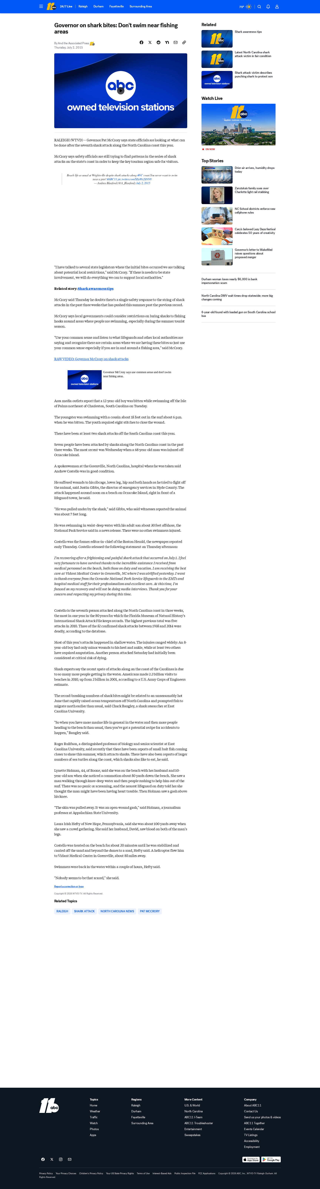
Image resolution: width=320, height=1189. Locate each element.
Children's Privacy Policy (91, 1173)
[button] (41, 6)
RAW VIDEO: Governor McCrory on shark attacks (91, 358)
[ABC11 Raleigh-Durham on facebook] (43, 1159)
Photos (94, 1129)
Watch (94, 1123)
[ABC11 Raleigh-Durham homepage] (51, 7)
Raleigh (83, 6)
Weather (95, 1111)
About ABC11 (252, 1105)
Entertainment (193, 1129)
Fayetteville (116, 6)
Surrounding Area (141, 6)
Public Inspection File (184, 1173)
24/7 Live (66, 6)
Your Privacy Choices (66, 1173)
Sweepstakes (192, 1135)
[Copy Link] (184, 42)
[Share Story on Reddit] (158, 42)
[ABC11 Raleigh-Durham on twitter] (52, 1159)
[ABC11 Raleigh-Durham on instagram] (60, 1159)
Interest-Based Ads (162, 1173)
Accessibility (251, 1141)
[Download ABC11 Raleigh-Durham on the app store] (251, 1160)
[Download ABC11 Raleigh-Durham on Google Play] (271, 1160)
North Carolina (193, 1111)
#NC (140, 175)
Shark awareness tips (95, 288)
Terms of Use (143, 1173)
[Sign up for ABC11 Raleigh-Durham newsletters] (69, 1159)
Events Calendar (254, 1129)
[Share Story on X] (150, 42)
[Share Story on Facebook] (141, 42)
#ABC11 (112, 179)
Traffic (94, 1117)
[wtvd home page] (49, 1105)
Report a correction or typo (69, 886)
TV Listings (250, 1135)
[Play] (238, 124)
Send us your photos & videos (262, 1117)
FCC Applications (206, 1173)
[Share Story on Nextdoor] (167, 42)
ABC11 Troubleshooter (198, 1123)
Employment (252, 1146)
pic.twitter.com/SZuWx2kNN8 (134, 179)
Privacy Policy (46, 1173)
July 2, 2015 (143, 183)
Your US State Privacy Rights (120, 1173)
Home (93, 1105)
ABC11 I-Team (193, 1117)
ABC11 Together (254, 1123)
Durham (99, 6)
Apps (93, 1135)
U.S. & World (192, 1105)
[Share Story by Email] (175, 42)
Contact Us (251, 1111)
